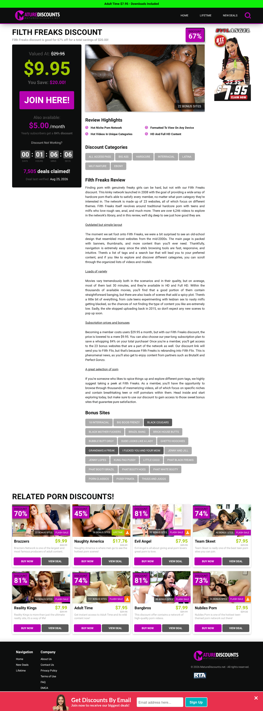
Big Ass (123, 156)
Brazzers (21, 541)
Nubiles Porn (206, 608)
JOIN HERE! (47, 100)
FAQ (43, 682)
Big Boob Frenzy (128, 422)
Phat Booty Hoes (134, 469)
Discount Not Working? (46, 143)
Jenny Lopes (97, 459)
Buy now (27, 561)
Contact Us (47, 664)
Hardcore (143, 156)
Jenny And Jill (178, 450)
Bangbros (143, 608)
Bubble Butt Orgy (101, 441)
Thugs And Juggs (154, 478)
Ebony (118, 166)
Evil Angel (143, 541)
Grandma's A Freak (102, 450)
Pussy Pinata (125, 478)
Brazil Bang (137, 431)
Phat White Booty (165, 469)
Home (184, 15)
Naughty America (89, 541)
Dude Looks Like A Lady (137, 441)
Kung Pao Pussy (125, 459)
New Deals (230, 15)
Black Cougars (158, 422)
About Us (46, 659)
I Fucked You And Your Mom (141, 450)
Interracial (166, 156)
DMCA (44, 687)
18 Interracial (99, 422)
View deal (55, 561)
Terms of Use (48, 676)
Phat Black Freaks (180, 459)
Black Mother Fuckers (105, 431)
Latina (186, 156)
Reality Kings (25, 608)
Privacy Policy (49, 670)
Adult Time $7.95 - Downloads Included (131, 4)
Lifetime (205, 15)
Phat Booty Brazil (101, 469)
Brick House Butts (166, 431)
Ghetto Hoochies (173, 441)
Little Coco (151, 459)
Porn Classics (99, 478)
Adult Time (83, 608)
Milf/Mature (97, 166)
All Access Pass (100, 156)
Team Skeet (205, 541)
